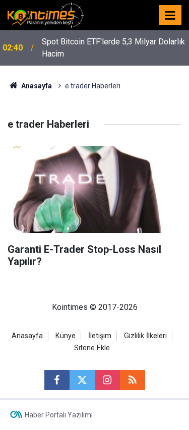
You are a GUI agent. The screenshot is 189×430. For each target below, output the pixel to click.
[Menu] (170, 15)
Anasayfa (27, 336)
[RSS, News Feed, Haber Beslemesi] (132, 380)
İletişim (99, 336)
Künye (65, 336)
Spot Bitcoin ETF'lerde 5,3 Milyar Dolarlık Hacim (113, 48)
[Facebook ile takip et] (57, 380)
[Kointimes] (46, 14)
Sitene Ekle (92, 348)
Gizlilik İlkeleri (145, 336)
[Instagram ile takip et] (107, 380)
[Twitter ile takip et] (82, 380)
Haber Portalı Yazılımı (59, 415)
